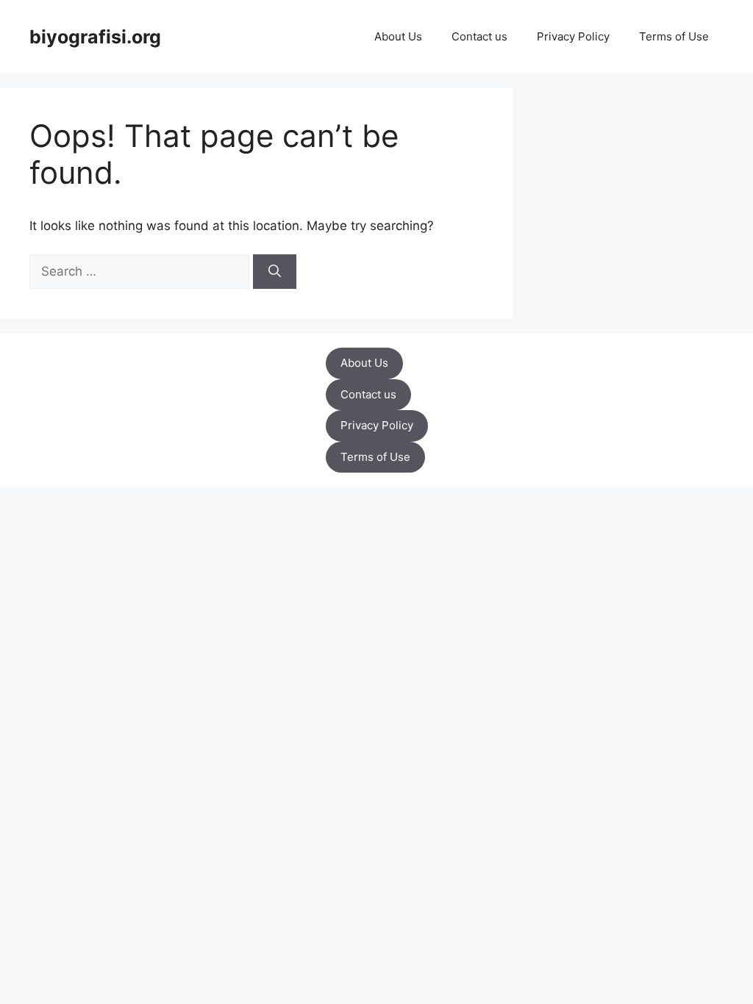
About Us (398, 36)
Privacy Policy (573, 36)
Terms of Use (674, 36)
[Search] (274, 272)
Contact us (479, 36)
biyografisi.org (95, 37)
